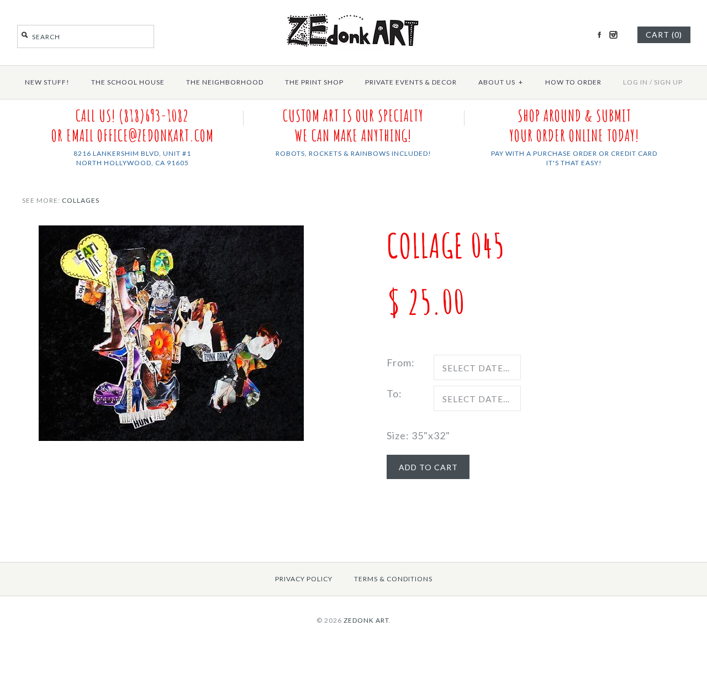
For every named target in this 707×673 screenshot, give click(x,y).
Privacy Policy (304, 579)
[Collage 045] (171, 233)
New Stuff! (47, 82)
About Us (500, 82)
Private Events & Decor (411, 82)
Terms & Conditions (393, 579)
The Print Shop (314, 82)
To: (394, 393)
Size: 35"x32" (418, 435)
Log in (635, 82)
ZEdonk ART (366, 620)
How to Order (573, 82)
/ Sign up (666, 82)
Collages (80, 200)
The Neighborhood (224, 82)
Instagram (613, 35)
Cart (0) (664, 34)
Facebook (599, 35)
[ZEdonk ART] (353, 13)
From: (401, 362)
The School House (128, 82)
